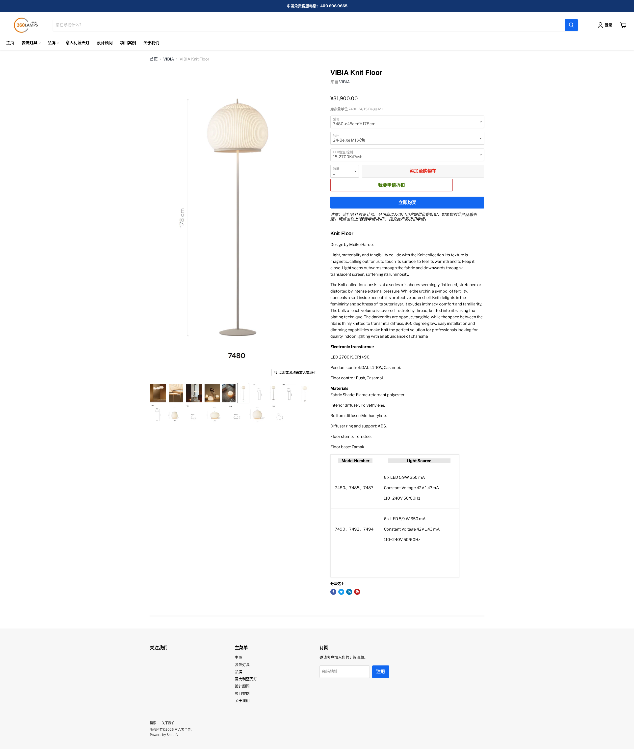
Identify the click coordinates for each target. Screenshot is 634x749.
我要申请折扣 (391, 185)
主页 (10, 42)
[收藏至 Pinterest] (357, 592)
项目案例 (128, 42)
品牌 (52, 42)
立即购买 (407, 202)
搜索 (153, 723)
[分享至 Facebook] (333, 592)
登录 (608, 25)
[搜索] (571, 25)
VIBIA (168, 59)
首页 (154, 59)
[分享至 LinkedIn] (349, 592)
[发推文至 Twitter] (341, 592)
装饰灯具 (30, 42)
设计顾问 (105, 42)
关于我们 (151, 42)
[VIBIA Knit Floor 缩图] (158, 393)
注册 (380, 671)
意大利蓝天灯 (77, 42)
